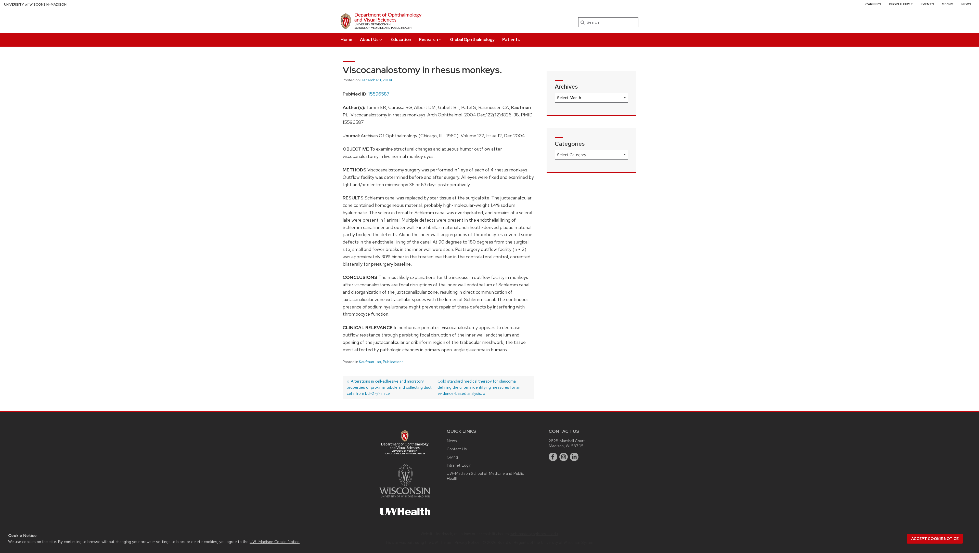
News (966, 4)
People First (901, 4)
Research (428, 39)
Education (401, 39)
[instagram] (563, 457)
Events (927, 4)
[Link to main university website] (404, 498)
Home (346, 39)
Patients (511, 39)
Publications (393, 361)
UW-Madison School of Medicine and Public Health (485, 476)
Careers (873, 4)
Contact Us (457, 449)
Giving (948, 4)
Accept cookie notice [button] (935, 538)
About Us (369, 39)
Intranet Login (459, 465)
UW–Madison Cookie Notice (275, 541)
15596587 (379, 94)
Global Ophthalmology (472, 39)
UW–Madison (35, 4)
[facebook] (553, 457)
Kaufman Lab (370, 361)
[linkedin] (574, 457)
